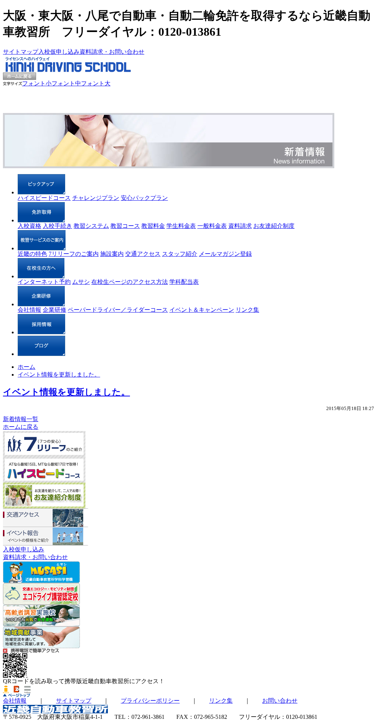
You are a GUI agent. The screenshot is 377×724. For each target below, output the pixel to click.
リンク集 (247, 310)
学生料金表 (181, 226)
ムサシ (81, 282)
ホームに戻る (20, 427)
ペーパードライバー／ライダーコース (118, 310)
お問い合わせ (279, 700)
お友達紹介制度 (274, 226)
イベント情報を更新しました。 (59, 374)
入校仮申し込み (59, 52)
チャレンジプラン (95, 198)
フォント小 (37, 83)
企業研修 (54, 310)
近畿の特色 (32, 254)
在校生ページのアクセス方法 (129, 282)
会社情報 (29, 310)
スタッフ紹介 (179, 254)
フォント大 (95, 83)
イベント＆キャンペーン (201, 310)
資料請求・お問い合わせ (112, 52)
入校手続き (57, 226)
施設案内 (112, 254)
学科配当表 (184, 282)
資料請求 (240, 226)
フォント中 (66, 83)
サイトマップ (20, 52)
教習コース (125, 226)
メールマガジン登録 (225, 254)
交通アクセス (143, 254)
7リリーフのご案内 (74, 254)
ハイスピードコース (44, 198)
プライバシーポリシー (150, 700)
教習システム (91, 226)
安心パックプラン (144, 198)
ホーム (26, 367)
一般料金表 (212, 226)
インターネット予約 (44, 282)
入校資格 (29, 226)
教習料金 (153, 226)
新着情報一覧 (20, 419)
